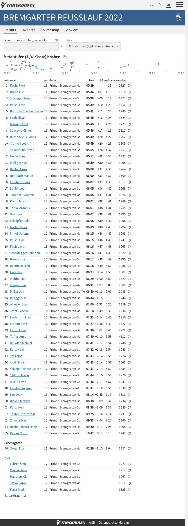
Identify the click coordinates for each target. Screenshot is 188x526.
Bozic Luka (17, 259)
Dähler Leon (18, 188)
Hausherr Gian (19, 476)
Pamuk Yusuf (19, 433)
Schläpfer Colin (20, 221)
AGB (92, 522)
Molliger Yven (19, 163)
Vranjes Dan (18, 285)
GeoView (71, 30)
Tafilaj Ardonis (20, 208)
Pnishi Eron (17, 105)
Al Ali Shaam (18, 362)
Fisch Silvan (18, 117)
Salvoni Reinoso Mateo (25, 369)
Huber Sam (17, 156)
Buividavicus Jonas (23, 137)
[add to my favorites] (129, 86)
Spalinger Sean (20, 98)
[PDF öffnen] (66, 57)
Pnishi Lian (17, 240)
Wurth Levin (18, 382)
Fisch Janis (17, 246)
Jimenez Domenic (22, 195)
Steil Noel (16, 356)
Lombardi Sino (20, 182)
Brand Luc (17, 92)
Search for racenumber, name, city (25, 40)
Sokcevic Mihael (21, 130)
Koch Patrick (18, 227)
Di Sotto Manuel (21, 343)
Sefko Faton (18, 483)
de (151, 4)
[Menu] (179, 5)
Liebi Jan (16, 272)
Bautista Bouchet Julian (26, 111)
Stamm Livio (18, 324)
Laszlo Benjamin (21, 388)
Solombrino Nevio (22, 150)
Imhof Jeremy (19, 233)
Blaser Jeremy (20, 401)
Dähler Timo (18, 169)
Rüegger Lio (18, 298)
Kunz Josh (17, 407)
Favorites (28, 30)
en (168, 4)
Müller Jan (17, 291)
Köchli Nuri (17, 85)
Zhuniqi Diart (19, 420)
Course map (50, 30)
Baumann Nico (20, 266)
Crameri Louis (19, 143)
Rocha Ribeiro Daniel (24, 427)
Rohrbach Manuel (22, 176)
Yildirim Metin (19, 375)
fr (160, 4)
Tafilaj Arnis (18, 336)
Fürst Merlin (18, 489)
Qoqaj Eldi (17, 448)
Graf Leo (16, 214)
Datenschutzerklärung (114, 522)
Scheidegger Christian (25, 253)
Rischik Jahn (18, 470)
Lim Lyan (16, 394)
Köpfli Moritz (19, 201)
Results (10, 30)
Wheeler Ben (18, 304)
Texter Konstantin (22, 414)
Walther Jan (18, 279)
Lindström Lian (20, 317)
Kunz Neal (17, 349)
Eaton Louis (18, 330)
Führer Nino (18, 464)
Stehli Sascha (19, 311)
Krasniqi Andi (19, 124)
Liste (69, 40)
